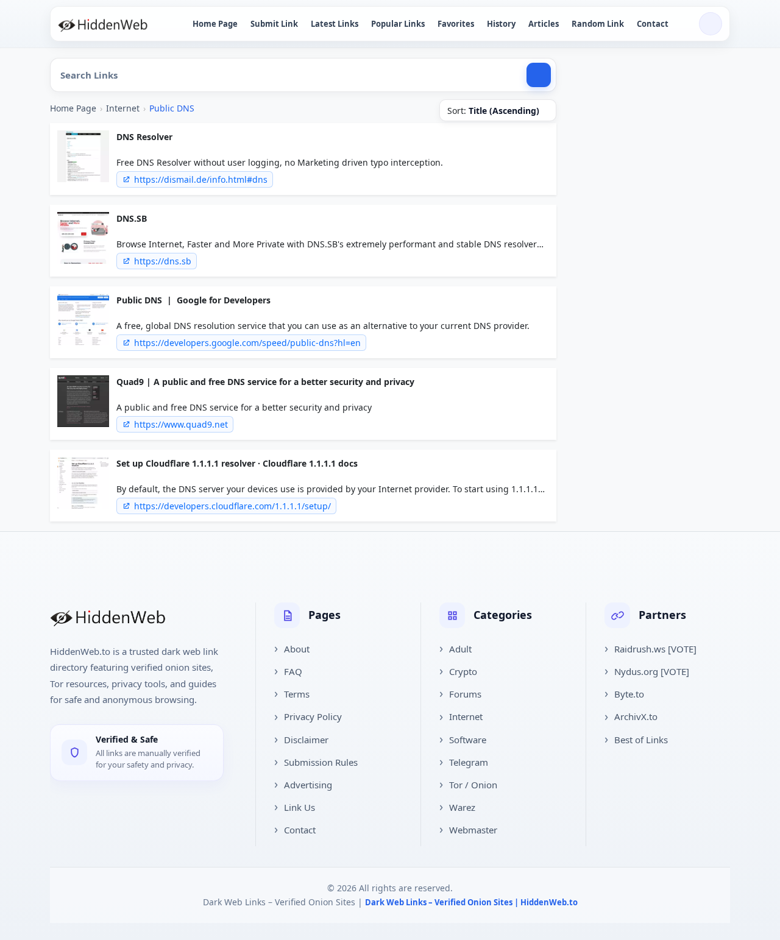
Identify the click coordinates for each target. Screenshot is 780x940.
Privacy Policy (313, 716)
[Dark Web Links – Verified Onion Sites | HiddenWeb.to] (116, 23)
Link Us (299, 807)
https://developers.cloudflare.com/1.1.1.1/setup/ (232, 506)
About (297, 649)
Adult (460, 649)
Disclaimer (306, 739)
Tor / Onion (473, 785)
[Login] (710, 23)
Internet (123, 108)
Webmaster (473, 830)
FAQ (293, 671)
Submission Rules (321, 762)
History (501, 23)
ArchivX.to (636, 716)
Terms (297, 694)
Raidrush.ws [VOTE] (655, 649)
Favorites (456, 23)
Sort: (493, 110)
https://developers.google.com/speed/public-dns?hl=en (247, 342)
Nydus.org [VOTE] (651, 671)
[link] (303, 159)
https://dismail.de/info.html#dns (201, 179)
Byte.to (629, 694)
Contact (652, 23)
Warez (462, 807)
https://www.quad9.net (181, 424)
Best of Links (641, 739)
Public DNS (171, 108)
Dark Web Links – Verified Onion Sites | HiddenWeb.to (471, 902)
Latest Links (334, 23)
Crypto (463, 671)
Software (467, 739)
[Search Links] (538, 75)
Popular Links (398, 23)
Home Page (215, 23)
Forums (465, 694)
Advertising (308, 785)
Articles (543, 23)
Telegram (468, 762)
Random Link (598, 23)
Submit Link (274, 23)
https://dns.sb (162, 261)
